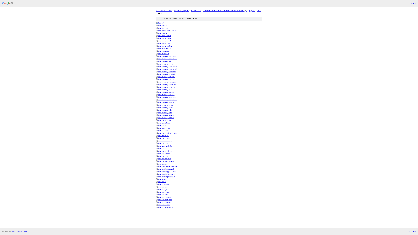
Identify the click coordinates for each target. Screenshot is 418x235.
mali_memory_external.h (166, 79)
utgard (252, 10)
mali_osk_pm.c (163, 148)
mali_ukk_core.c (163, 187)
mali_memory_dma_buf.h (167, 74)
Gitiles (13, 232)
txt (409, 231)
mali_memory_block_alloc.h (167, 59)
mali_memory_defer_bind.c (167, 66)
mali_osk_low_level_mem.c (167, 133)
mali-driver (196, 10)
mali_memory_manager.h (167, 84)
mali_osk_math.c (164, 138)
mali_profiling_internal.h (166, 177)
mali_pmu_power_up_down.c (168, 166)
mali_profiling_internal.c (166, 174)
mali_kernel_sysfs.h (165, 46)
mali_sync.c (162, 179)
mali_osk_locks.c (164, 128)
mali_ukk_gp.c (163, 189)
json (414, 231)
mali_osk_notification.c (166, 146)
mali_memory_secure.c (166, 92)
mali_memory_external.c (166, 77)
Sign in (413, 3)
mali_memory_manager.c (167, 82)
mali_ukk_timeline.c (165, 202)
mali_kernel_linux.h (164, 41)
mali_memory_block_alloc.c (167, 56)
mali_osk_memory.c (165, 141)
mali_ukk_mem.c (164, 192)
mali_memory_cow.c (165, 61)
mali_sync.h (162, 182)
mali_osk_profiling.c (165, 151)
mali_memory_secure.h (166, 95)
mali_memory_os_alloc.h (166, 90)
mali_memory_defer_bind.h (167, 69)
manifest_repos (181, 10)
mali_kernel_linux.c (164, 38)
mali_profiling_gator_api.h (167, 171)
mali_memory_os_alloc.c (166, 87)
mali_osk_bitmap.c (164, 123)
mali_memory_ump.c (165, 105)
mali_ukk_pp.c (163, 195)
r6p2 (259, 10)
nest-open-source (164, 10)
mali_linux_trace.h (164, 49)
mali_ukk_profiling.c (165, 197)
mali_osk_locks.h (164, 130)
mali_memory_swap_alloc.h (167, 100)
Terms (25, 232)
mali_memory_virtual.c (166, 115)
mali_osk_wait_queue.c (166, 161)
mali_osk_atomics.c (165, 120)
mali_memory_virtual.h (166, 118)
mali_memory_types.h (166, 102)
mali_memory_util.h (165, 113)
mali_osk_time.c (163, 156)
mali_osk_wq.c (163, 164)
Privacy (19, 232)
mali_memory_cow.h (165, 64)
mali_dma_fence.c (164, 33)
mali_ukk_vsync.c (164, 205)
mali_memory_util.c (165, 110)
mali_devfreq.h (163, 28)
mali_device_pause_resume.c (168, 31)
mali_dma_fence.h (164, 36)
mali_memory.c (163, 51)
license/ (161, 23)
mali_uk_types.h (163, 184)
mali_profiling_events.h (166, 169)
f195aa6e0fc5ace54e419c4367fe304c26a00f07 (223, 10)
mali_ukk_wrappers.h (165, 207)
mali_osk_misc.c (163, 143)
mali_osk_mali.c (163, 136)
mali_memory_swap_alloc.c (167, 97)
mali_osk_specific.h (165, 154)
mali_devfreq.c (163, 25)
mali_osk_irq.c (163, 125)
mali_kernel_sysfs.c (165, 43)
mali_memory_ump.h (165, 108)
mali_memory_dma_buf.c (167, 72)
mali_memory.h (163, 54)
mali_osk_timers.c (164, 159)
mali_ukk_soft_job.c (165, 200)
